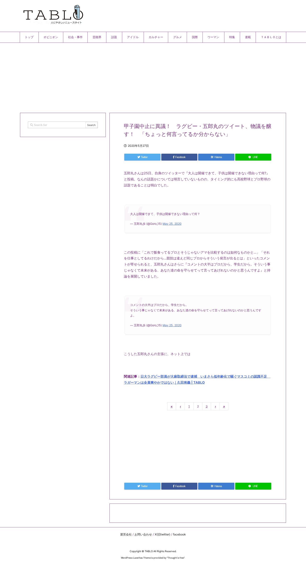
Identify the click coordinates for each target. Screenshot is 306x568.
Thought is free (176, 557)
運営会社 (126, 534)
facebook (179, 534)
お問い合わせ (143, 534)
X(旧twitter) (162, 534)
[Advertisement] (145, 76)
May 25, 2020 (172, 223)
